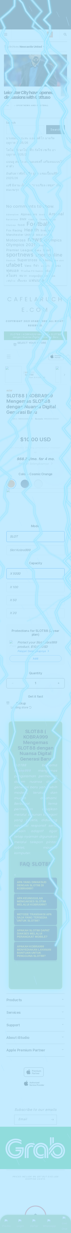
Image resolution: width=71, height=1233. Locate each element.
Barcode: (39, 419)
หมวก (23, 276)
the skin (59, 260)
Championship (47, 219)
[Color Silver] (38, 484)
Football (37, 224)
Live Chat (65, 1226)
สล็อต (48, 270)
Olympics (53, 240)
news (35, 239)
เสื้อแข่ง (22, 280)
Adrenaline (12, 214)
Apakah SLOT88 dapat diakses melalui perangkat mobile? (33, 933)
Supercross (27, 260)
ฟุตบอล (12, 270)
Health (31, 230)
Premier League (19, 250)
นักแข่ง (56, 265)
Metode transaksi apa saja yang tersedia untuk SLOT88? (34, 917)
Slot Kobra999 (20, 550)
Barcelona (12, 219)
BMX (23, 219)
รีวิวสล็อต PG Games (32, 271)
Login (20, 1226)
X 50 (13, 600)
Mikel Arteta (44, 234)
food (21, 225)
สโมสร (11, 275)
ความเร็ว (45, 266)
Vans (27, 266)
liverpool (47, 230)
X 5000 (15, 573)
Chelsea (11, 225)
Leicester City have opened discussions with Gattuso (28, 95)
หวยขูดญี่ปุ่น (36, 275)
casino (32, 219)
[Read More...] (7, 105)
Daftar (34, 1226)
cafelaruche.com (35, 304)
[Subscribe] (52, 1120)
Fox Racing (14, 230)
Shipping (29, 447)
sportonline (49, 255)
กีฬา (36, 266)
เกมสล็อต (50, 275)
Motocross (16, 240)
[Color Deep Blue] (25, 484)
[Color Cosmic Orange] (11, 484)
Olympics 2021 (21, 245)
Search (11, 122)
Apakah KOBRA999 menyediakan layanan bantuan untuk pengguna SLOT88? (34, 951)
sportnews (19, 255)
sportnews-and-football (32, 105)
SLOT (14, 536)
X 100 (14, 587)
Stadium (10, 260)
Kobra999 (22, 770)
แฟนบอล (36, 280)
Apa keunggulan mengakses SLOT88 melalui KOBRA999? (32, 901)
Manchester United (20, 235)
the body (45, 260)
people (41, 245)
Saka (38, 250)
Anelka (43, 214)
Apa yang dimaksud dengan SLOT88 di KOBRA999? (31, 885)
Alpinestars (29, 214)
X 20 (13, 613)
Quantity (35, 673)
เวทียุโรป (10, 281)
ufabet (14, 265)
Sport (47, 250)
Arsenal (56, 214)
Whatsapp (49, 1226)
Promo (6, 1226)
